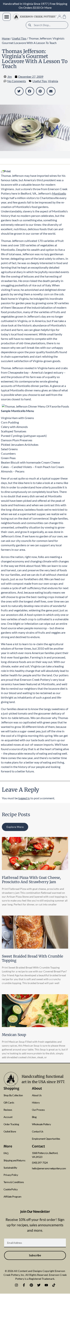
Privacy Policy (11, 1174)
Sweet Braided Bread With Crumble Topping (32, 958)
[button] (7, 17)
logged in (24, 798)
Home (6, 38)
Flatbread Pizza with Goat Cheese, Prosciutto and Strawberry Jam (31, 879)
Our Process (38, 1109)
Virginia (53, 81)
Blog (34, 1117)
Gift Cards (9, 1102)
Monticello (59, 193)
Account (8, 1117)
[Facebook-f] (24, 1285)
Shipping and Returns (14, 1160)
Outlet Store (10, 1131)
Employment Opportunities (46, 1138)
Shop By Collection (13, 1095)
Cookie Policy (11, 1189)
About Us (37, 1095)
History (36, 1102)
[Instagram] (16, 1285)
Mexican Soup (14, 1034)
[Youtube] (46, 1285)
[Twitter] (39, 1285)
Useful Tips (19, 38)
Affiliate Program (12, 1196)
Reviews (8, 1109)
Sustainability (10, 1167)
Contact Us (37, 1131)
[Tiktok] (53, 1285)
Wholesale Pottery (41, 1124)
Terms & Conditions (14, 1182)
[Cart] (64, 16)
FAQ (6, 1153)
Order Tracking (11, 1124)
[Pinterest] (31, 1285)
